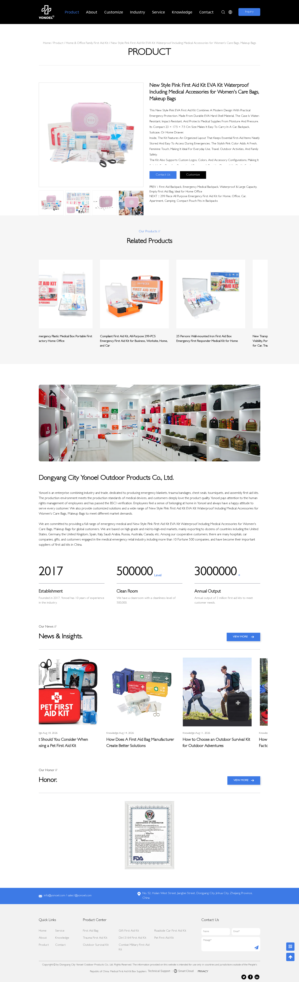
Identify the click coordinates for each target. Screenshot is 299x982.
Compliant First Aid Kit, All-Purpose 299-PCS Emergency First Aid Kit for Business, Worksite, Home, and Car (72, 341)
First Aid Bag (90, 931)
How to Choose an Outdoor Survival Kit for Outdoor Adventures (149, 743)
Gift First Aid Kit (129, 931)
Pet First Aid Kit (164, 938)
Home (47, 43)
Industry (137, 12)
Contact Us (163, 175)
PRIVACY (203, 971)
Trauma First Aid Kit (95, 938)
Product (72, 12)
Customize (113, 12)
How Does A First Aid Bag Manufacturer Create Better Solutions (72, 743)
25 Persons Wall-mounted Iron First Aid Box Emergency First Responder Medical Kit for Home (145, 339)
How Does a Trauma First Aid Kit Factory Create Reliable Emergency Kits (224, 743)
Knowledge (182, 12)
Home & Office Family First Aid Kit (87, 43)
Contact (206, 12)
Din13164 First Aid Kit (132, 938)
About (91, 12)
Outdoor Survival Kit (96, 945)
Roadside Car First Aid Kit (170, 931)
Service (158, 12)
